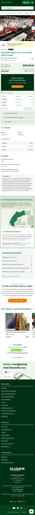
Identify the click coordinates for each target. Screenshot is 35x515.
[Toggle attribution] (32, 226)
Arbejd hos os (4, 459)
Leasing (3, 402)
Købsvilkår (4, 388)
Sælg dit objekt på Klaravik (8, 393)
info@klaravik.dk (21, 245)
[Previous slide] (1, 28)
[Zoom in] (32, 211)
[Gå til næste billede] (31, 320)
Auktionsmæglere (6, 399)
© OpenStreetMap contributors (23, 226)
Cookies (3, 432)
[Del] (32, 59)
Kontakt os (4, 456)
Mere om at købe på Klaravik (10, 276)
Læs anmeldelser (17, 357)
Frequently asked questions (8, 410)
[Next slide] (33, 28)
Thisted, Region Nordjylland (10, 58)
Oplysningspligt (5, 435)
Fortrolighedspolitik (6, 429)
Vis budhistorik (28, 108)
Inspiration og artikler (6, 408)
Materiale (24, 512)
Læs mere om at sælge (16, 300)
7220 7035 (19, 491)
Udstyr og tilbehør (18, 13)
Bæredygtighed (5, 446)
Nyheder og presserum (7, 462)
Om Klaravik (4, 426)
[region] (17, 218)
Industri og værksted (5, 13)
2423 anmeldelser (23, 353)
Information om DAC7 (7, 443)
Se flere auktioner (12, 45)
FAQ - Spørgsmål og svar (7, 396)
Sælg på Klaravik (16, 86)
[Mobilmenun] (32, 2)
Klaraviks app (4, 405)
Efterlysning (4, 416)
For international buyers (7, 413)
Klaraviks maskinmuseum (7, 438)
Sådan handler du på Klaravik (8, 391)
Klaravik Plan (4, 440)
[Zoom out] (32, 213)
